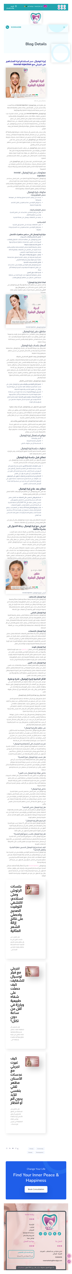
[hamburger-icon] (64, 27)
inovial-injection (34, 865)
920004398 (16, 27)
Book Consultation (36, 1189)
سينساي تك (21, 1267)
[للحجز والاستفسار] (16, 6)
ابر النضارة (25, 649)
